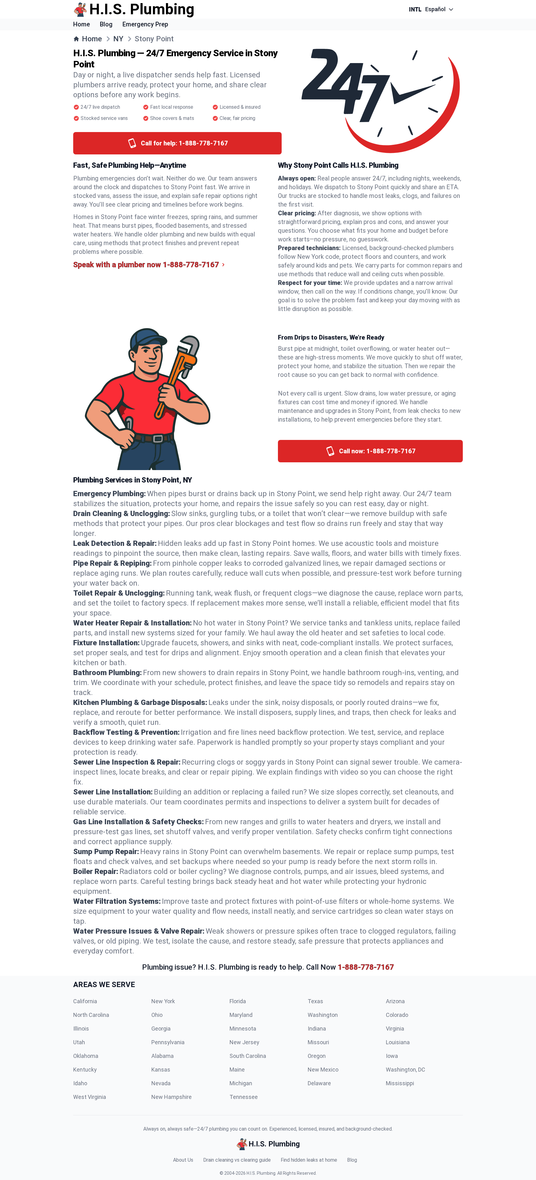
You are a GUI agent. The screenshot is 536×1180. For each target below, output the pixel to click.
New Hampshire (171, 1097)
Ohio (157, 1015)
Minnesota (243, 1028)
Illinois (81, 1028)
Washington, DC (405, 1069)
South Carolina (248, 1056)
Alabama (162, 1056)
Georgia (161, 1028)
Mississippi (400, 1083)
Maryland (241, 1015)
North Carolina (91, 1015)
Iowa (392, 1056)
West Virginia (89, 1097)
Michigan (241, 1083)
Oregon (317, 1056)
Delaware (319, 1083)
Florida (238, 1001)
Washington (323, 1015)
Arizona (395, 1001)
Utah (79, 1042)
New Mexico (323, 1069)
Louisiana (398, 1042)
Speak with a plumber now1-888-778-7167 (146, 264)
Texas (315, 1001)
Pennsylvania (168, 1042)
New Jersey (244, 1042)
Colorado (397, 1015)
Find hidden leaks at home (309, 1160)
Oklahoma (85, 1056)
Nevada (161, 1083)
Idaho (80, 1083)
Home (81, 24)
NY (118, 38)
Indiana (317, 1028)
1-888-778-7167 (366, 967)
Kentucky (85, 1069)
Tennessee (244, 1097)
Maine (237, 1069)
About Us (183, 1160)
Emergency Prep (145, 24)
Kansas (160, 1069)
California (85, 1001)
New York (163, 1001)
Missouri (318, 1042)
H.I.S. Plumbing (261, 1173)
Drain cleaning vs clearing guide (237, 1160)
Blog (106, 24)
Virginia (395, 1028)
